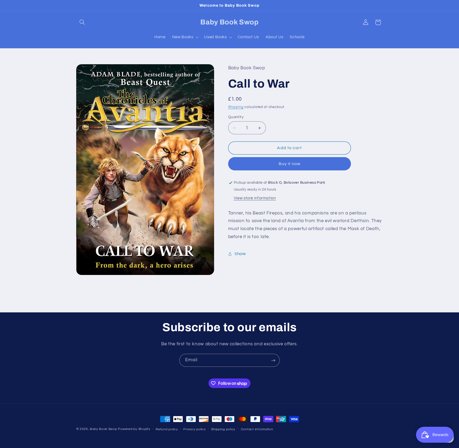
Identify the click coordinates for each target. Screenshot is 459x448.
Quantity (236, 117)
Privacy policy (194, 429)
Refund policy (167, 429)
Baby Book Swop (103, 429)
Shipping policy (223, 429)
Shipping (236, 107)
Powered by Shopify (134, 429)
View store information (255, 198)
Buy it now (290, 164)
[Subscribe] (273, 360)
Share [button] (240, 254)
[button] (82, 22)
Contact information (257, 429)
